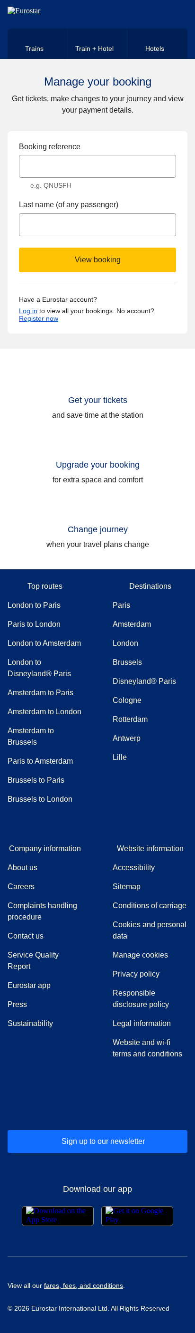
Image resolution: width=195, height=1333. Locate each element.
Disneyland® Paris (144, 681)
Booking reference (49, 147)
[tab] (38, 44)
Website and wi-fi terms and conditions (147, 1048)
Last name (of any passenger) (68, 205)
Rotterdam (130, 719)
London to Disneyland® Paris (39, 668)
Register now (38, 318)
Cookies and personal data (149, 930)
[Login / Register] (163, 14)
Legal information (142, 1023)
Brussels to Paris (36, 780)
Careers (21, 886)
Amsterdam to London (44, 712)
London (125, 643)
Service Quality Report (33, 960)
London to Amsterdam (44, 643)
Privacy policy (136, 974)
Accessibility (134, 867)
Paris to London (34, 624)
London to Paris (34, 605)
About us (22, 867)
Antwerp (127, 738)
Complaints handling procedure (45, 911)
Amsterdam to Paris (40, 693)
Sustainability (30, 1023)
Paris (121, 605)
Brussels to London (40, 799)
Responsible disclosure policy (141, 998)
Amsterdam (132, 624)
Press (45, 1004)
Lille (120, 757)
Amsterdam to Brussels (31, 736)
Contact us (26, 936)
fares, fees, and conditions (83, 1285)
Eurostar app (29, 985)
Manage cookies (140, 955)
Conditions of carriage (149, 905)
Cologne (127, 700)
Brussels (127, 662)
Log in (28, 311)
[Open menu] (178, 14)
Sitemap (127, 886)
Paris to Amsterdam (40, 761)
